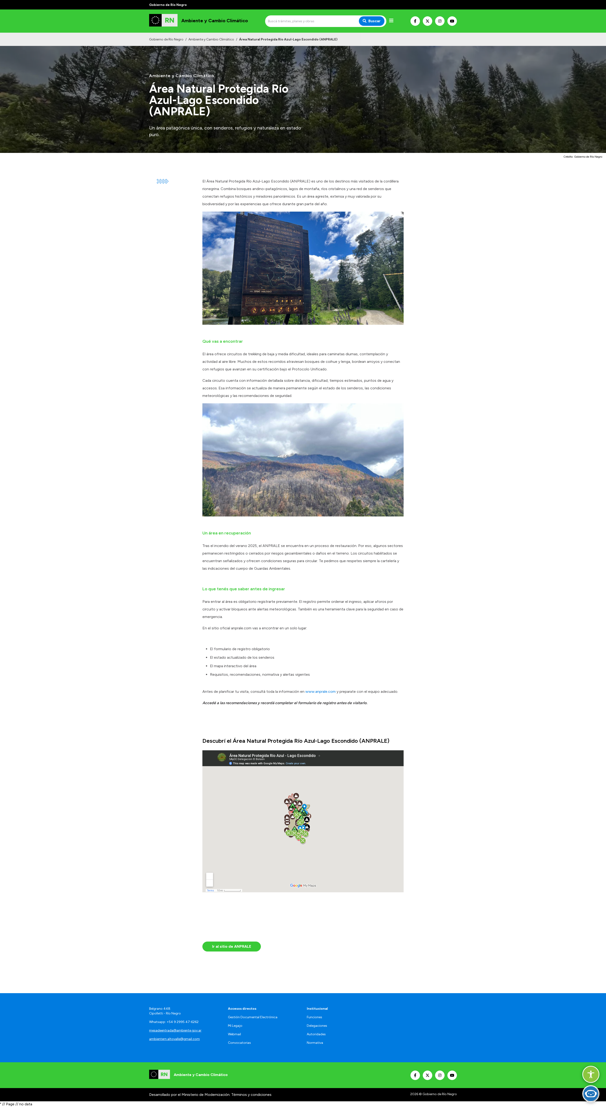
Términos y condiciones (251, 1094)
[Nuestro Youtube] (452, 21)
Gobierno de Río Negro (166, 39)
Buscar (374, 21)
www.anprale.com (320, 691)
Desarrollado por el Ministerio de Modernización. (189, 1094)
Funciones (314, 1017)
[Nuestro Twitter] (427, 21)
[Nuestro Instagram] (440, 21)
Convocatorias (239, 1043)
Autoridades (316, 1034)
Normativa (315, 1043)
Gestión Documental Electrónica (252, 1017)
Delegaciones (317, 1026)
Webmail (234, 1034)
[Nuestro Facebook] (415, 21)
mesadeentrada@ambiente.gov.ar (175, 1030)
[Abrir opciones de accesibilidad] (590, 1074)
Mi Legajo (235, 1026)
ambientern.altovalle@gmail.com (174, 1039)
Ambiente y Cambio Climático (211, 39)
